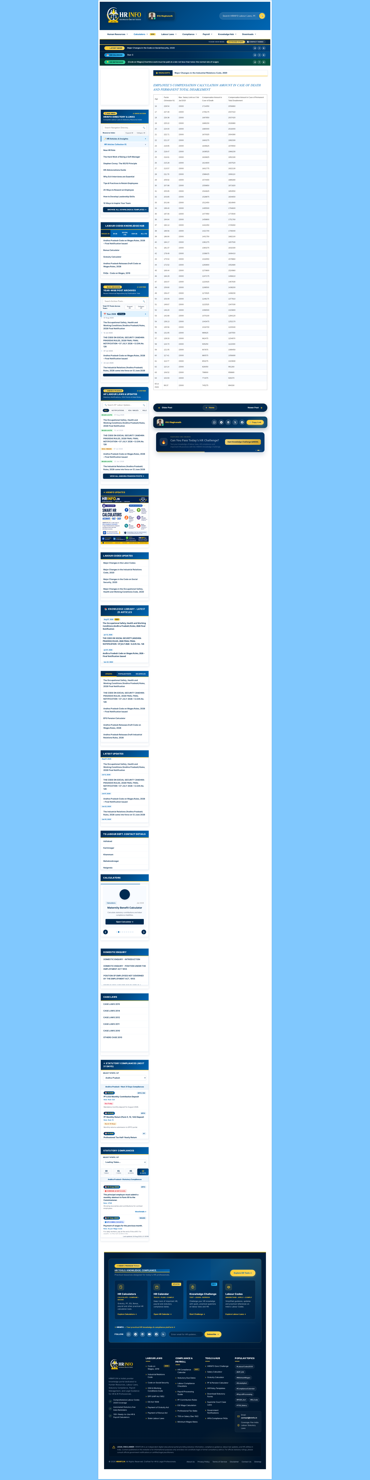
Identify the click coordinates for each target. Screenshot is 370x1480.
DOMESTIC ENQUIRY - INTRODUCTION (121, 959)
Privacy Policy (204, 1462)
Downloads (249, 34)
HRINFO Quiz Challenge (218, 1366)
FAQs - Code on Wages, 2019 (116, 273)
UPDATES (108, 674)
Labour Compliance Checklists (186, 1384)
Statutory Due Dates (186, 1378)
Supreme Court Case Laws (216, 1403)
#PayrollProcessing (244, 1394)
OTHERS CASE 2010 (112, 1037)
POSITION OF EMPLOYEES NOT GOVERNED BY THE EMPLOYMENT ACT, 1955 (123, 977)
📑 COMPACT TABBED (255, 42)
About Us (191, 1462)
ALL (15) (144, 234)
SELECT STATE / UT (111, 1073)
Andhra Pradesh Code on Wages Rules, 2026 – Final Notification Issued (124, 242)
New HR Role (109, 150)
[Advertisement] (125, 87)
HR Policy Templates (216, 1388)
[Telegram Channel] (135, 1334)
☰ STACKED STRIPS (236, 42)
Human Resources (117, 34)
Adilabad (107, 841)
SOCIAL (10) (125, 233)
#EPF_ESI (240, 1372)
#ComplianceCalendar (246, 1389)
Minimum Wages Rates (187, 1422)
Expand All (129, 133)
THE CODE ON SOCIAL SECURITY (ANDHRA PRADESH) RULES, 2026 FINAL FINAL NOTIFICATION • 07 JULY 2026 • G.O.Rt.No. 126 (123, 342)
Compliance (189, 34)
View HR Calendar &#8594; (247, 442)
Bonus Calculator (111, 250)
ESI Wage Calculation (186, 1405)
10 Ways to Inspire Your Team (117, 203)
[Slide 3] (260, 450)
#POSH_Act (241, 1400)
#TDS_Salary (242, 1405)
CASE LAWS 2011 (111, 1024)
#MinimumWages (243, 1378)
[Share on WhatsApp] (214, 422)
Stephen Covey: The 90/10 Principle (120, 163)
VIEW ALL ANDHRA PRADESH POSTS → (127, 476)
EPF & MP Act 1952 (156, 1396)
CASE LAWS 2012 (111, 1017)
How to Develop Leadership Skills (119, 196)
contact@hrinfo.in (249, 1418)
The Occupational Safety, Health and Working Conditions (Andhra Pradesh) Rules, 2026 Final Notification (124, 325)
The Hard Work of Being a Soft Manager (121, 157)
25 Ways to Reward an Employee (118, 190)
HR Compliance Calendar (187, 1370)
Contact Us (246, 1462)
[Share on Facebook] (242, 422)
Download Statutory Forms (216, 1395)
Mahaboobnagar (111, 861)
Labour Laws (169, 34)
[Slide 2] (259, 450)
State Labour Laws (156, 1418)
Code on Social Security (158, 1382)
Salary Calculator (214, 1372)
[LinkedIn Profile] (142, 1334)
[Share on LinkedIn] (228, 422)
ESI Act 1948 (153, 1402)
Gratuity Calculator (112, 257)
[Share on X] (235, 422)
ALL (106, 410)
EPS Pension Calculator (114, 718)
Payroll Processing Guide (185, 1392)
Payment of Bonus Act (158, 1413)
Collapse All (141, 133)
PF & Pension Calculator (217, 1383)
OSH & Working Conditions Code (155, 1389)
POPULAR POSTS (124, 674)
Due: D (130, 55)
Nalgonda (107, 868)
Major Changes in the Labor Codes (119, 563)
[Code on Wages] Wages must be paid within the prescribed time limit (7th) (162, 62)
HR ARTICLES (141, 674)
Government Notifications (213, 1411)
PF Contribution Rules (187, 1400)
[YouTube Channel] (149, 1334)
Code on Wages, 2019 (158, 1367)
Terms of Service (219, 1462)
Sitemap (257, 1462)
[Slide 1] (257, 450)
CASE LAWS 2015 (111, 1004)
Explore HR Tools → (243, 1273)
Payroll (207, 34)
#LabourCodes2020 (245, 1367)
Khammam (108, 854)
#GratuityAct (242, 1383)
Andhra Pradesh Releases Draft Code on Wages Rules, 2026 (122, 265)
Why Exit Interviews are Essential (118, 176)
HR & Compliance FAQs (217, 1418)
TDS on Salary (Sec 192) (187, 1416)
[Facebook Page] (156, 1334)
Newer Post (253, 407)
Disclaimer (234, 1462)
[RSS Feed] (163, 1334)
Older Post (167, 407)
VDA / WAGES (133, 410)
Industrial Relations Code (156, 1375)
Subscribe (211, 1334)
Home (211, 407)
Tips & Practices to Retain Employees (120, 183)
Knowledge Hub (227, 34)
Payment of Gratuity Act (158, 1407)
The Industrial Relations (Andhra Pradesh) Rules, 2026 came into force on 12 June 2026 (167, 48)
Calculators (141, 34)
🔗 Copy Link (255, 422)
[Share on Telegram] (221, 422)
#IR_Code (254, 1400)
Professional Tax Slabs (187, 1411)
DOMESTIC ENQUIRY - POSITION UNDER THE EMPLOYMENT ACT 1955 (124, 967)
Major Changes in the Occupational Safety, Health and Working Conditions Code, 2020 (123, 590)
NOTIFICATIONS (118, 410)
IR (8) (115, 234)
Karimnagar (108, 848)
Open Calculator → (124, 922)
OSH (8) (134, 234)
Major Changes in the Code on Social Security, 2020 (200, 73)
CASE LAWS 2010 (111, 1031)
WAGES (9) (105, 234)
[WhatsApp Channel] (128, 1334)
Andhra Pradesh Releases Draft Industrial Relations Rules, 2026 (122, 736)
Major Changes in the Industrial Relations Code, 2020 (122, 571)
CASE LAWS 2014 (111, 1011)
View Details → (140, 1212)
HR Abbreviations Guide (114, 170)
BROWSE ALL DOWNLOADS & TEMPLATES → (127, 210)
